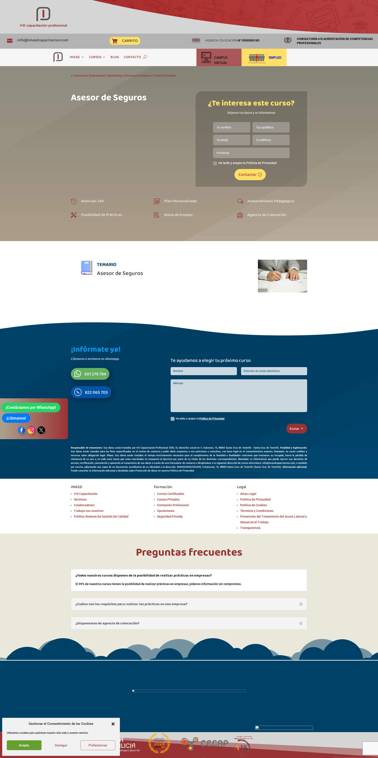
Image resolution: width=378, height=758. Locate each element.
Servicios (80, 499)
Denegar (61, 745)
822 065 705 (96, 392)
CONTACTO (132, 56)
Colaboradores (84, 505)
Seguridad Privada (170, 516)
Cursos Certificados (170, 494)
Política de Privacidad (211, 418)
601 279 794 (95, 374)
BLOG (114, 56)
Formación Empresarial (89, 75)
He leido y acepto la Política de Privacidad (247, 163)
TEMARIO (106, 264)
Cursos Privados (164, 75)
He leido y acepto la (200, 418)
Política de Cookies (253, 505)
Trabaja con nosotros (88, 511)
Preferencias (98, 745)
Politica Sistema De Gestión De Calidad (101, 516)
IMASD (75, 56)
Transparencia (250, 528)
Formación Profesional (173, 505)
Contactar (247, 174)
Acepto (24, 745)
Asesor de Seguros (120, 273)
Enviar (294, 428)
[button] (113, 724)
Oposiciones (165, 511)
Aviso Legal (248, 494)
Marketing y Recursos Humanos (129, 75)
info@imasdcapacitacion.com (42, 40)
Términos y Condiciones (256, 511)
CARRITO (130, 40)
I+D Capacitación (86, 494)
